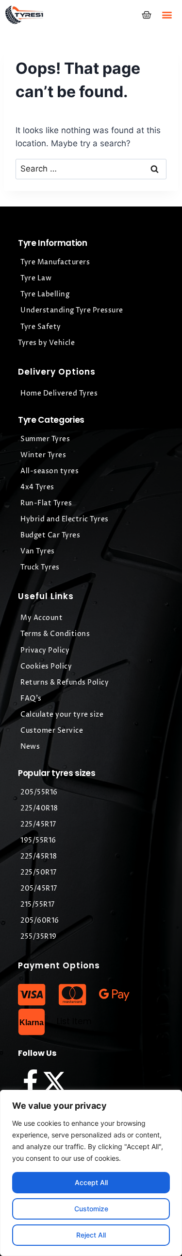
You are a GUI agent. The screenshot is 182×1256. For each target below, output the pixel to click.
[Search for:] (91, 168)
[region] (91, 1173)
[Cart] (146, 15)
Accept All (91, 1182)
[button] (167, 15)
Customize (91, 1208)
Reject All (91, 1235)
